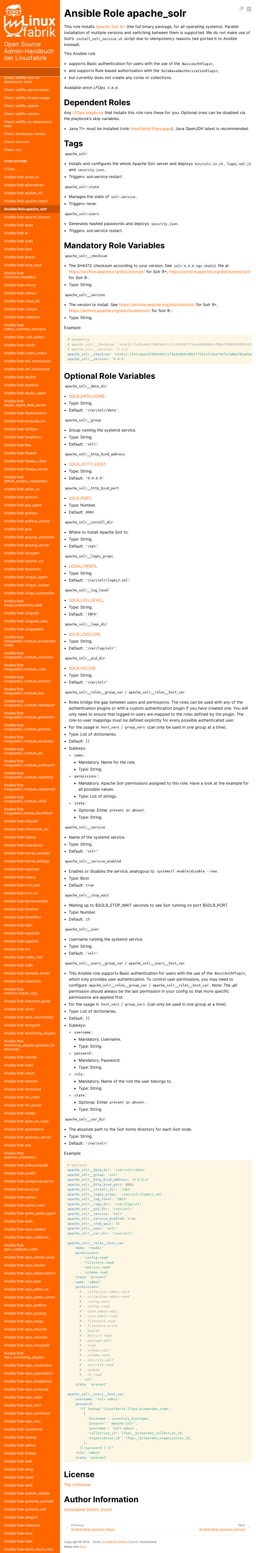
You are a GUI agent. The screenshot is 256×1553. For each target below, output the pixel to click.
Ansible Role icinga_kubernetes (29, 593)
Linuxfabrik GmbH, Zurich (88, 1509)
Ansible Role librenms (21, 909)
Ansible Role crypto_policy (25, 353)
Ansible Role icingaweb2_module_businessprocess (30, 641)
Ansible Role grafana (21, 513)
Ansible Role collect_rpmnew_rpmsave (25, 327)
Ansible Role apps (18, 225)
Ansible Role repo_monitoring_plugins (24, 1355)
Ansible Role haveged (21, 553)
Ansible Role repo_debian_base (29, 1257)
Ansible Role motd (18, 1065)
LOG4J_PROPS (82, 566)
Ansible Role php (17, 1145)
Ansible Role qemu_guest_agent (30, 1213)
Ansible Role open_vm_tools (26, 1121)
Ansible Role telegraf (21, 1517)
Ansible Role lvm (17, 949)
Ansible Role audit (18, 241)
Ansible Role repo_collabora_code (21, 1247)
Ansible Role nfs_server (23, 1105)
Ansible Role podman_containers (20, 1155)
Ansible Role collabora (22, 317)
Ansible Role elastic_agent (25, 393)
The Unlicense (77, 1484)
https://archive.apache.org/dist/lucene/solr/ (210, 271)
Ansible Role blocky (20, 257)
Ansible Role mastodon (22, 981)
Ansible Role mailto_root (23, 957)
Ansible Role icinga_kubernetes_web (23, 603)
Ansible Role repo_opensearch (28, 1373)
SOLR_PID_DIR (82, 668)
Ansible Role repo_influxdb (25, 1329)
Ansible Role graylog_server (26, 545)
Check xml (12, 150)
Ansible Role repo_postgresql (28, 1381)
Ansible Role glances (21, 497)
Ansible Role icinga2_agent (26, 577)
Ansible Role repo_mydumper (28, 1365)
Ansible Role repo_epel (22, 1281)
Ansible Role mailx (18, 965)
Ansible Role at (16, 233)
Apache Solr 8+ (110, 26)
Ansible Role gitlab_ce (22, 489)
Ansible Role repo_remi (22, 1405)
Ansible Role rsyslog (20, 1437)
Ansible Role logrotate (22, 933)
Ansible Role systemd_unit (25, 1509)
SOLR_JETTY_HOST (87, 464)
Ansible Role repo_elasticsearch (29, 1273)
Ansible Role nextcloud (22, 1089)
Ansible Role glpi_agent (23, 505)
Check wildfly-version (21, 114)
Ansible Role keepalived (23, 845)
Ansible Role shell (18, 1461)
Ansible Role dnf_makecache (27, 361)
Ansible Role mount (19, 1073)
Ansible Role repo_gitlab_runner (29, 1297)
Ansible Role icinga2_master (27, 585)
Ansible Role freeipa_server (26, 469)
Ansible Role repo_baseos (25, 1229)
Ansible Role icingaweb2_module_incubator (29, 739)
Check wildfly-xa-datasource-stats (28, 124)
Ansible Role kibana (20, 877)
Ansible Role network (21, 1081)
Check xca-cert (17, 142)
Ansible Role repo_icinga (24, 1321)
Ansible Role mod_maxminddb (28, 1017)
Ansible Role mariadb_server (27, 973)
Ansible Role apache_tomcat (27, 217)
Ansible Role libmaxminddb (26, 901)
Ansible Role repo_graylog (25, 1313)
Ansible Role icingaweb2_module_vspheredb (30, 787)
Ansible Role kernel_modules (27, 853)
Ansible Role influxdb (21, 821)
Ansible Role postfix (20, 1173)
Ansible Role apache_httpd (26, 201)
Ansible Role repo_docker (24, 1265)
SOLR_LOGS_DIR (84, 634)
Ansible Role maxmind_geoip (27, 1001)
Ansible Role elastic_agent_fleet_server (25, 403)
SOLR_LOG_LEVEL (86, 600)
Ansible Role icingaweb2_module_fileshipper (29, 703)
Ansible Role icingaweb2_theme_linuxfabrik (28, 811)
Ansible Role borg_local (23, 265)
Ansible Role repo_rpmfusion (27, 1413)
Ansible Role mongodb (22, 1025)
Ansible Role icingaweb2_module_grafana (27, 727)
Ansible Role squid (19, 1477)
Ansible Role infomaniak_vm (26, 829)
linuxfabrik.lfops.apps (151, 128)
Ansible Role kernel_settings (26, 861)
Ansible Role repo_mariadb (26, 1337)
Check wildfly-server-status (26, 90)
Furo (83, 1546)
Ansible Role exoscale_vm (25, 421)
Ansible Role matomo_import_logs (21, 991)
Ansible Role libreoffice (22, 917)
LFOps (9, 169)
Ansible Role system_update (27, 1493)
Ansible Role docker (20, 377)
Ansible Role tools (18, 1541)
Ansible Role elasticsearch (25, 413)
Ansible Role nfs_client (22, 1097)
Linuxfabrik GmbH (114, 1542)
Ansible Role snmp (19, 1469)
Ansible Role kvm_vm (21, 893)
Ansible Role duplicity (21, 385)
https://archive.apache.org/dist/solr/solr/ (107, 271)
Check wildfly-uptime (21, 106)
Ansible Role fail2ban (21, 429)
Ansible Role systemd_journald (29, 1501)
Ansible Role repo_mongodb (27, 1345)
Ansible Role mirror (19, 1009)
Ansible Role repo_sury (22, 1421)
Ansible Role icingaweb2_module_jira (23, 751)
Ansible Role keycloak (22, 869)
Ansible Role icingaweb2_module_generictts (29, 715)
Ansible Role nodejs (20, 1113)
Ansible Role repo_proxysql (26, 1389)
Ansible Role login (18, 925)
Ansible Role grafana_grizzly (27, 521)
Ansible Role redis (18, 1221)
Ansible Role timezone (22, 1525)
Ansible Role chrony (20, 285)
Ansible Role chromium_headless (20, 275)
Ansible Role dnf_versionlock (27, 369)
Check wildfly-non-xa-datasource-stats (22, 80)
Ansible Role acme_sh (21, 177)
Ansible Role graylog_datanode (29, 537)
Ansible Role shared (20, 1453)
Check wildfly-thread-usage (27, 98)
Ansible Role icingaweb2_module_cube (25, 667)
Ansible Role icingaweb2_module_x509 (25, 799)
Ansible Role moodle (20, 1057)
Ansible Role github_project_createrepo (25, 479)
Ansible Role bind (18, 249)
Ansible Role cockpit (20, 309)
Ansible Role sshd (18, 1485)
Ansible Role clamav (20, 293)
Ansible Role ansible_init (23, 193)
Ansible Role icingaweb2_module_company (28, 655)
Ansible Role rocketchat (23, 1429)
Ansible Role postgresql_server (29, 1181)
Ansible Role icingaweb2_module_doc (24, 691)
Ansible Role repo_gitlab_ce (26, 1289)
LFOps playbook (88, 112)
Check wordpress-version (25, 134)
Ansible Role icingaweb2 (24, 629)
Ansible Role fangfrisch (22, 437)
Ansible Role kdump (20, 837)
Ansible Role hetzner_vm (24, 561)
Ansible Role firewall (20, 453)
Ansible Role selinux (20, 1445)
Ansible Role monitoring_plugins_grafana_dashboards (29, 1045)
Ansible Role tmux (18, 1533)
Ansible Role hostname (22, 569)
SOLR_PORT (80, 498)
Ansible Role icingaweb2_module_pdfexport (29, 763)
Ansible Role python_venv (25, 1205)
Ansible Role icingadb (21, 613)
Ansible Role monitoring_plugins (30, 1033)
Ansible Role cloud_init (22, 301)
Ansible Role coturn (19, 345)
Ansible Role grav (18, 529)
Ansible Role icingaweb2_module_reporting (28, 775)
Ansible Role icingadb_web (26, 621)
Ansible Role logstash (21, 941)
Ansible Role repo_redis (23, 1397)
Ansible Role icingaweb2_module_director (27, 679)
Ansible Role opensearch (24, 1129)
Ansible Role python (20, 1197)
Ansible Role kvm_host (22, 885)
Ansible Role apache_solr (25, 209)
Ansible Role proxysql (21, 1189)
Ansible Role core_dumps (24, 337)
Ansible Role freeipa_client (25, 461)
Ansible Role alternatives (24, 185)
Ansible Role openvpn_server (27, 1137)
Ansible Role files (17, 445)
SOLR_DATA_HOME (87, 396)
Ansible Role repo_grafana (25, 1305)
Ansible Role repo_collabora (26, 1237)
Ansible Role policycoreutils (26, 1165)
